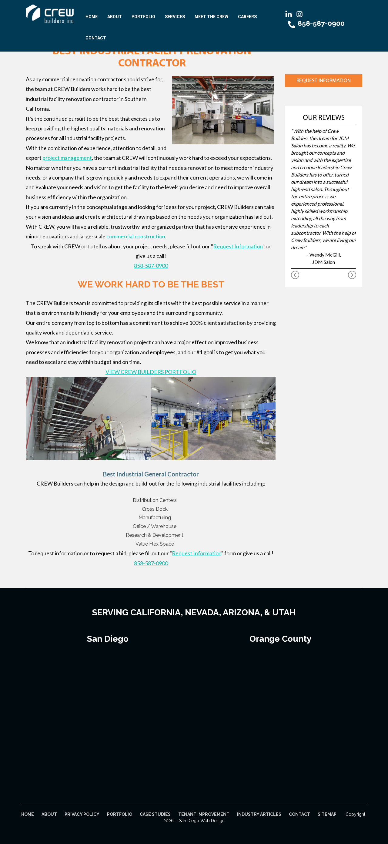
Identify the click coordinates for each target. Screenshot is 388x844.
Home (91, 16)
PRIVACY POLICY (82, 814)
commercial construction (135, 236)
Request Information (238, 246)
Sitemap (327, 814)
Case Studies (155, 814)
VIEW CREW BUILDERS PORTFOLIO (150, 371)
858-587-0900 (151, 265)
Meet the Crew (211, 16)
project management (67, 157)
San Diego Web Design (202, 820)
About (114, 16)
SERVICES (175, 16)
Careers (247, 16)
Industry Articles (259, 814)
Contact (95, 37)
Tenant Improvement (203, 814)
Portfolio (143, 16)
